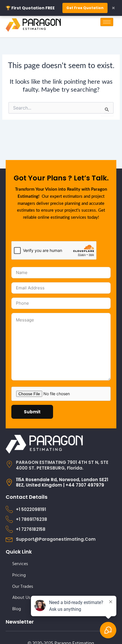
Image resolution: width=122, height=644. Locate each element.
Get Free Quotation (85, 7)
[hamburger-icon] (106, 22)
